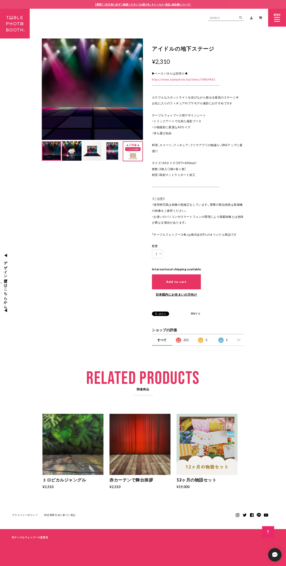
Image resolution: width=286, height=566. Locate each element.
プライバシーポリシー (25, 514)
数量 (155, 246)
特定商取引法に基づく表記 (60, 514)
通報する (195, 313)
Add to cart (176, 282)
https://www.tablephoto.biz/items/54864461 (183, 79)
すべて (162, 340)
